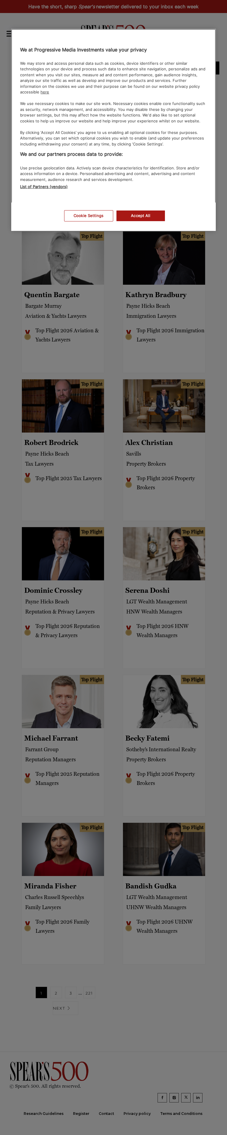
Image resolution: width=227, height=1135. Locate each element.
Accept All (140, 215)
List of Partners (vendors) (44, 186)
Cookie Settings (88, 215)
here (44, 92)
